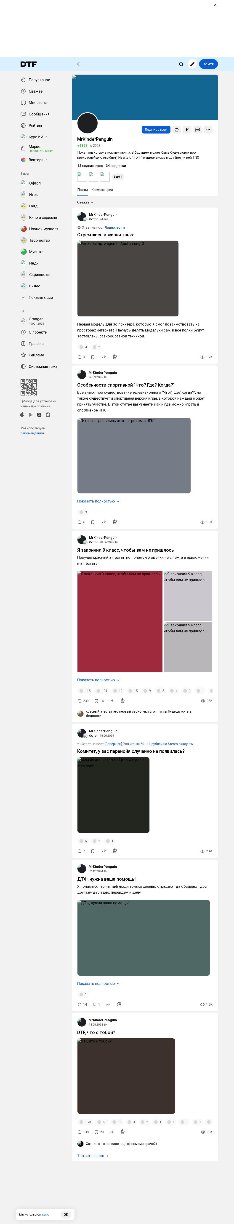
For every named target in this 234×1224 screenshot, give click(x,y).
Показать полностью (96, 501)
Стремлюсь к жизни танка (106, 235)
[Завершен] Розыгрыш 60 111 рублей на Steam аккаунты (149, 744)
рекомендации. (33, 433)
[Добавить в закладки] (93, 357)
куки (45, 1214)
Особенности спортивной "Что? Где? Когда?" (126, 385)
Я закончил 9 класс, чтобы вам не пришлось (125, 550)
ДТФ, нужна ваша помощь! (106, 879)
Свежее (83, 202)
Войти (208, 64)
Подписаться (156, 130)
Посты (82, 190)
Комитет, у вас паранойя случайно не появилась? (131, 751)
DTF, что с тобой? (96, 1032)
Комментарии (102, 190)
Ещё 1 (118, 176)
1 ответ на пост (91, 1155)
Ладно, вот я (115, 227)
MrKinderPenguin (103, 215)
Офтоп (93, 219)
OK (66, 1215)
